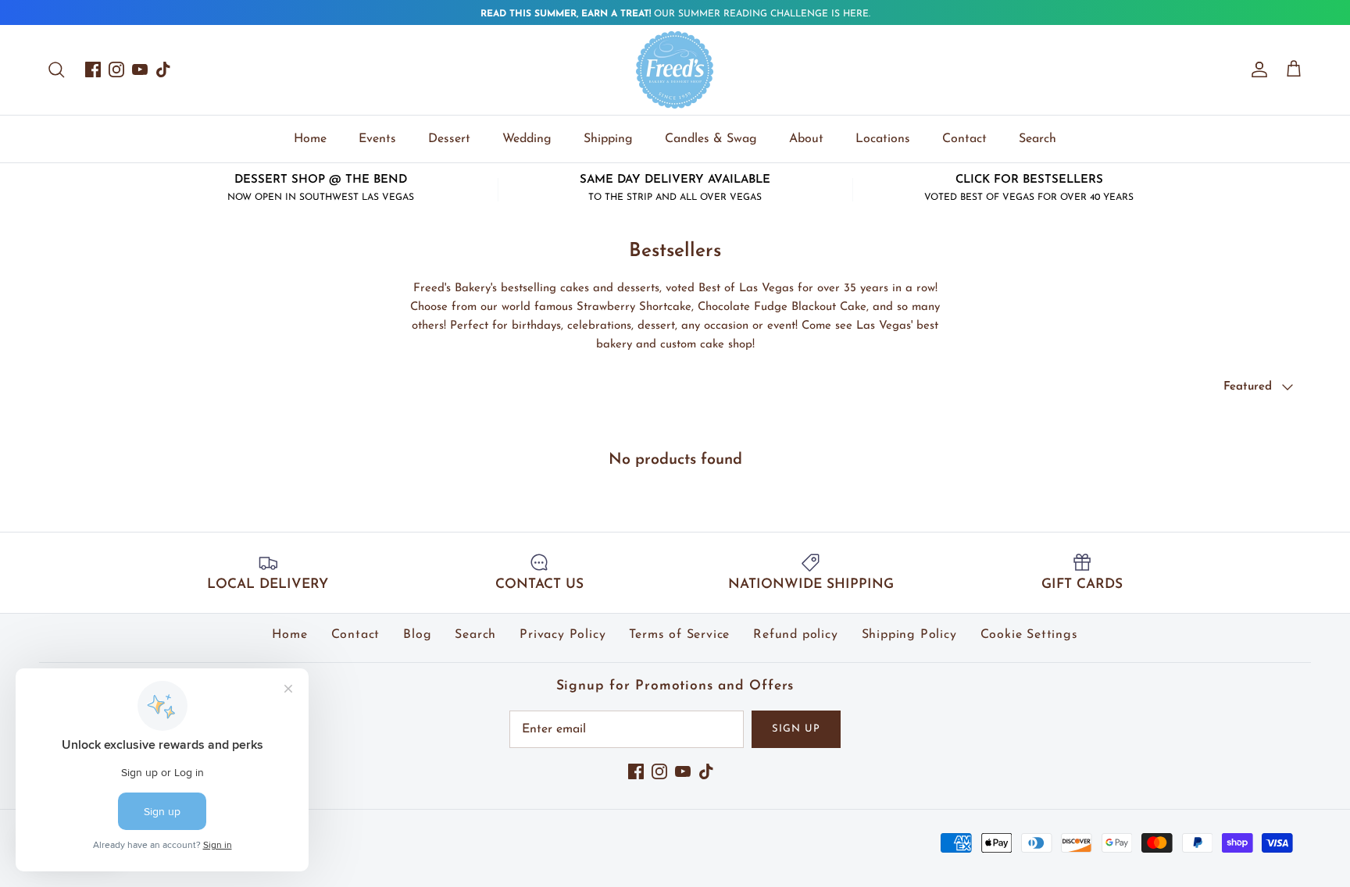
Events (377, 139)
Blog (417, 635)
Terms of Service (679, 635)
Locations (882, 139)
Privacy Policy (562, 635)
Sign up (796, 729)
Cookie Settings (1029, 635)
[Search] (56, 69)
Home (310, 139)
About (806, 139)
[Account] (1256, 69)
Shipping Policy (909, 635)
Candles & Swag (711, 139)
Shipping (608, 139)
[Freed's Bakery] (675, 69)
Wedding (527, 139)
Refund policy (795, 635)
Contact (964, 139)
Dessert (449, 139)
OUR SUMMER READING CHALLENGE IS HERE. (675, 14)
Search (1037, 139)
